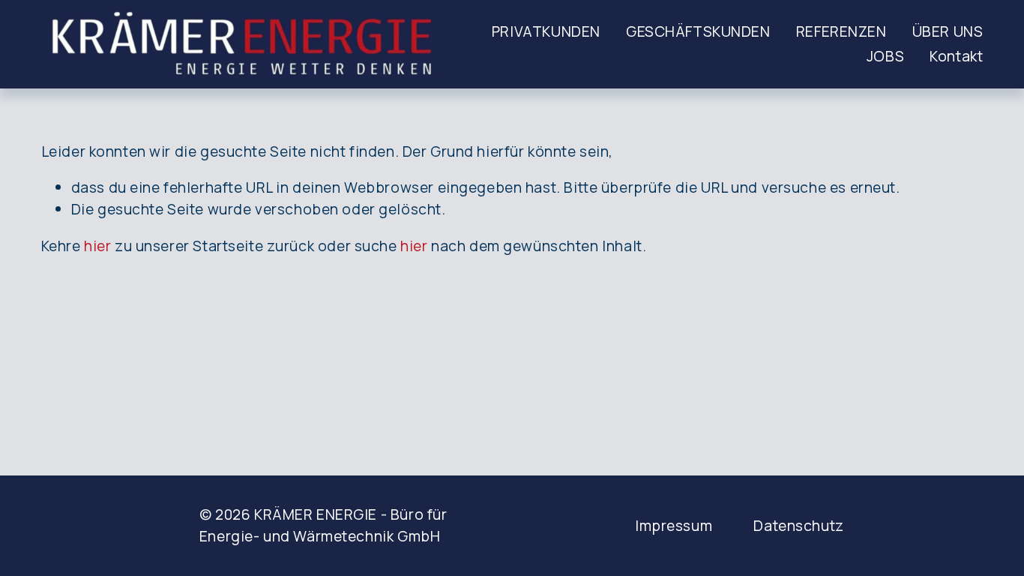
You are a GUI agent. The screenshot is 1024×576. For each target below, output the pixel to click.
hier (97, 246)
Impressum (673, 525)
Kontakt (956, 56)
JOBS (885, 56)
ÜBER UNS (948, 31)
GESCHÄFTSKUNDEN (698, 31)
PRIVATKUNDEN (546, 31)
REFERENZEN (841, 31)
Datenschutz (798, 525)
